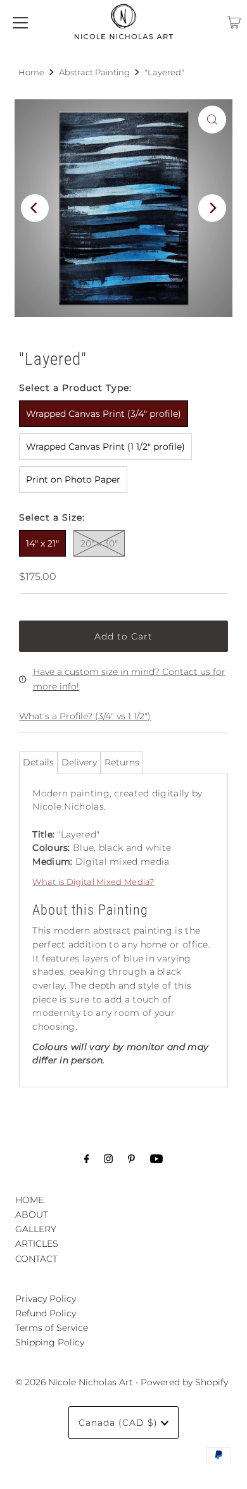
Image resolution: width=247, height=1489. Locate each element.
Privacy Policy (45, 1298)
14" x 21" (42, 543)
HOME (29, 1200)
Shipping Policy (49, 1342)
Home (31, 72)
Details (38, 762)
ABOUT (31, 1214)
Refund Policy (45, 1313)
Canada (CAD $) (120, 1422)
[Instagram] (108, 1158)
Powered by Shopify (184, 1382)
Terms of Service (51, 1327)
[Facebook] (86, 1158)
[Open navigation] (20, 22)
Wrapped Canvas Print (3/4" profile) (103, 413)
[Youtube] (156, 1158)
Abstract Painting (94, 72)
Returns (121, 762)
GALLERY (35, 1229)
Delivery (79, 762)
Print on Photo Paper (73, 479)
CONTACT (36, 1258)
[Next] (212, 208)
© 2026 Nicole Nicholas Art (74, 1382)
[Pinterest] (131, 1158)
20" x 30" (99, 543)
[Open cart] (234, 22)
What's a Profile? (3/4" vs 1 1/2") (85, 716)
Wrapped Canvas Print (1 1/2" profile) (105, 446)
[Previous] (35, 208)
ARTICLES (36, 1243)
